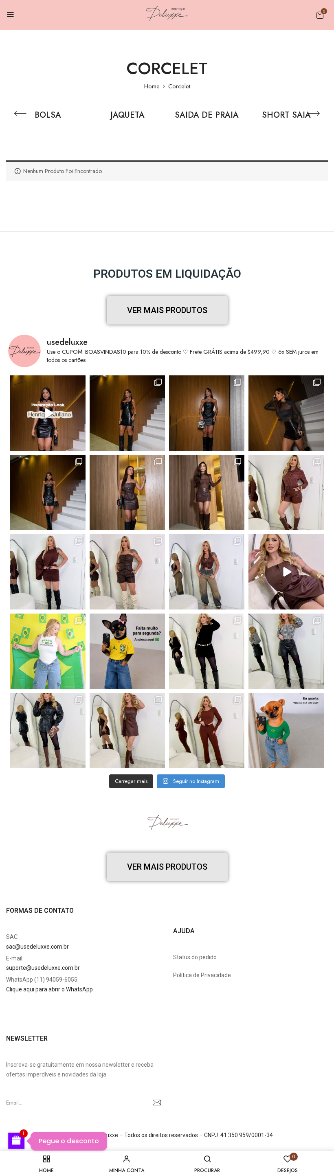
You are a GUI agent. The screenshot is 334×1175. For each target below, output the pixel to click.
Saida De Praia (207, 115)
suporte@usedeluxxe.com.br (43, 968)
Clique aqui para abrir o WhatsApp (49, 989)
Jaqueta (127, 115)
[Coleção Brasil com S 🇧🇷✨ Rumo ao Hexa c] (48, 651)
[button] (320, 15)
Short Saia (286, 115)
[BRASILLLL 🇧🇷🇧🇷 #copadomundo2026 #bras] (127, 651)
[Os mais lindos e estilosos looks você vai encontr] (286, 730)
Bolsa (48, 115)
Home (152, 86)
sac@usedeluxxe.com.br (37, 946)
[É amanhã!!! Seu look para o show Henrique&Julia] (48, 413)
